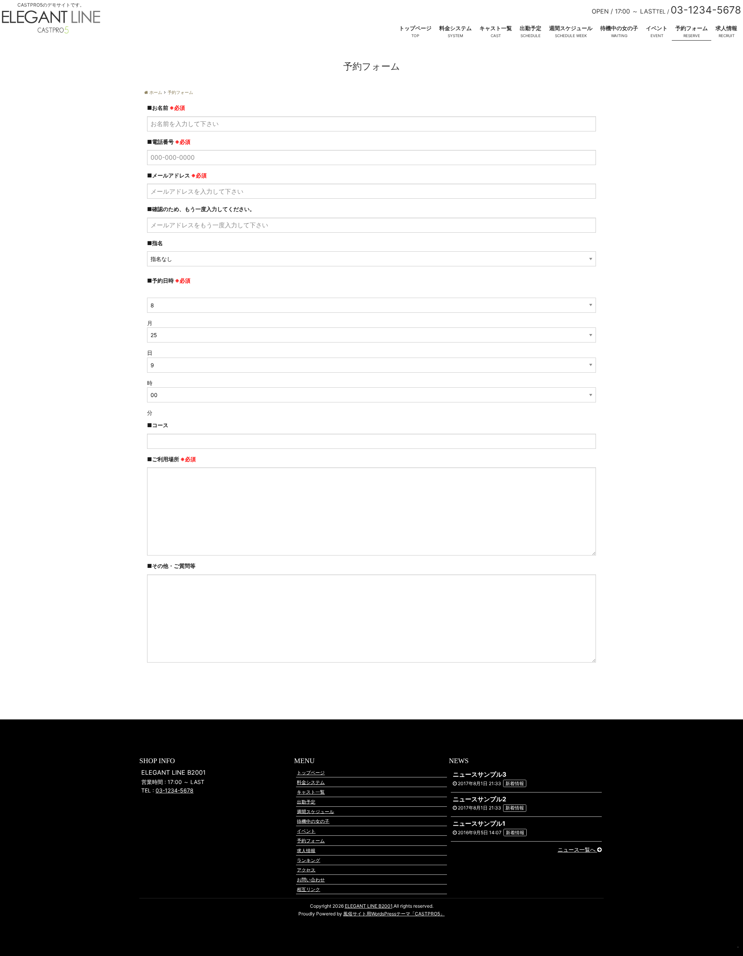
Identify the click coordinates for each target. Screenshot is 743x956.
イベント (657, 28)
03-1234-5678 (174, 790)
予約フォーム (691, 28)
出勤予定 (530, 28)
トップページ (415, 28)
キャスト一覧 (495, 28)
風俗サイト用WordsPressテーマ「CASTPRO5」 (394, 914)
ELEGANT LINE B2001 (368, 906)
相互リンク (308, 889)
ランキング (308, 860)
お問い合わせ (311, 880)
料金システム (455, 28)
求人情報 (726, 28)
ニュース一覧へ (577, 849)
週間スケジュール (570, 28)
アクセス (306, 869)
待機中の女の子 (619, 28)
